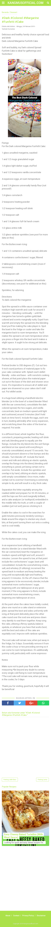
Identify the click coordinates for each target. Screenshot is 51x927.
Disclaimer (41, 916)
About (7, 916)
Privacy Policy (28, 916)
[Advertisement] (25, 881)
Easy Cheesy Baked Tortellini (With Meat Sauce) (23, 836)
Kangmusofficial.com (25, 3)
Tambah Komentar (8, 29)
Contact (16, 916)
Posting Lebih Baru (9, 779)
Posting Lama (42, 779)
